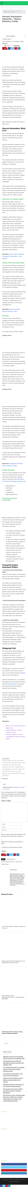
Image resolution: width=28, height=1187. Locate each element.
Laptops (3, 1131)
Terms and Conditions (20, 1116)
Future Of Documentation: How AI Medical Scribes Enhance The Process (13, 1080)
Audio (2, 1145)
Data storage (4, 1149)
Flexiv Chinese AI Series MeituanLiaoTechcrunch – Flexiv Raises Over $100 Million (13, 997)
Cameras (3, 1133)
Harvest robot (19, 861)
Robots (23, 673)
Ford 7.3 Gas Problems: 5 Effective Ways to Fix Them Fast (13, 927)
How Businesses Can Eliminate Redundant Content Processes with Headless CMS (13, 1063)
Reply (4, 784)
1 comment (16, 46)
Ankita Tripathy (10, 36)
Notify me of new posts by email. (12, 847)
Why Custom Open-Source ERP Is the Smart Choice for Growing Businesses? (13, 1090)
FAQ (2, 1121)
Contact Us (4, 1116)
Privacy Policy (18, 1114)
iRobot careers (5, 864)
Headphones (4, 1138)
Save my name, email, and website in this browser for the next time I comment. (13, 835)
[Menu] (2, 3)
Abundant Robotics (10, 859)
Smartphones (4, 1140)
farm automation (12, 684)
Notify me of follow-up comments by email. (12, 842)
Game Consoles (5, 1136)
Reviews (6, 43)
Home (5, 11)
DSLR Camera (4, 1147)
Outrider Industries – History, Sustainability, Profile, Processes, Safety (15, 736)
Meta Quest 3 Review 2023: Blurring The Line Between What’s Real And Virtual (13, 961)
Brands (3, 1118)
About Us (3, 1114)
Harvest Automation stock (8, 861)
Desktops (3, 1152)
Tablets (3, 1143)
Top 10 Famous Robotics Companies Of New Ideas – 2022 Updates (13, 256)
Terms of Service (19, 1118)
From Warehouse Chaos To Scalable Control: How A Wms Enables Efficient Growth (13, 1069)
